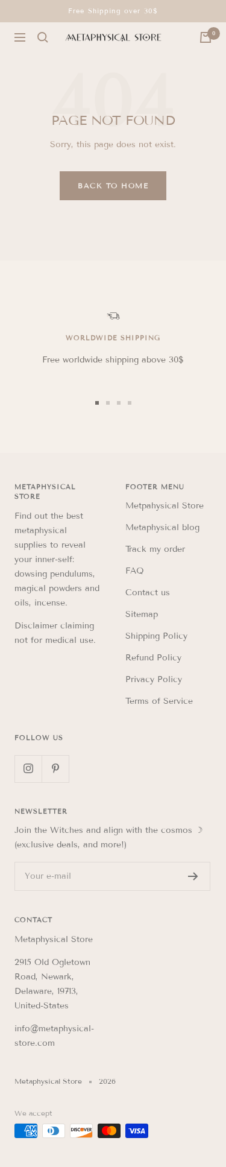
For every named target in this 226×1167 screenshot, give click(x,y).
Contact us (147, 592)
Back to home (113, 185)
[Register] (193, 876)
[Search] (42, 37)
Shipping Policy (156, 636)
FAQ (134, 571)
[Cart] (205, 37)
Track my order (155, 549)
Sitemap (141, 614)
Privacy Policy (153, 679)
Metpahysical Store (164, 506)
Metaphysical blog (162, 527)
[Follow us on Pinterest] (55, 768)
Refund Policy (153, 658)
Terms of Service (159, 701)
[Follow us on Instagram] (28, 768)
